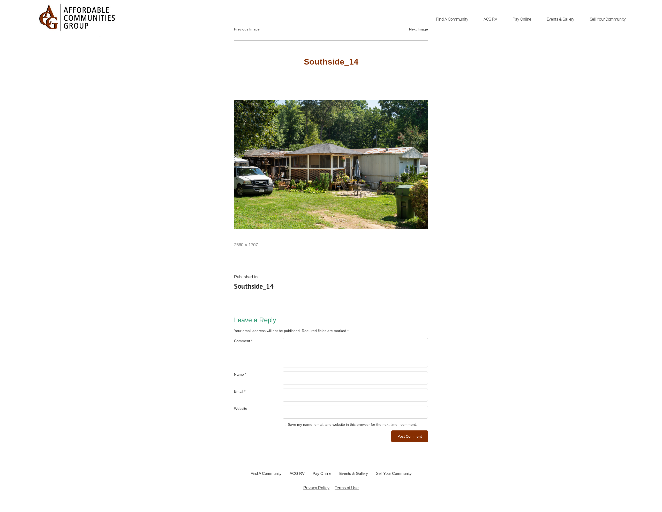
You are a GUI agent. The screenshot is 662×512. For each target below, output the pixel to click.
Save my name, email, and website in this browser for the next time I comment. (352, 424)
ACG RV (490, 19)
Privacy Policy (316, 488)
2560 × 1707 (246, 244)
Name (240, 374)
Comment (243, 341)
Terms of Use (347, 488)
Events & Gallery (560, 19)
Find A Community (452, 19)
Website (240, 408)
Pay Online (522, 19)
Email (239, 391)
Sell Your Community (608, 19)
